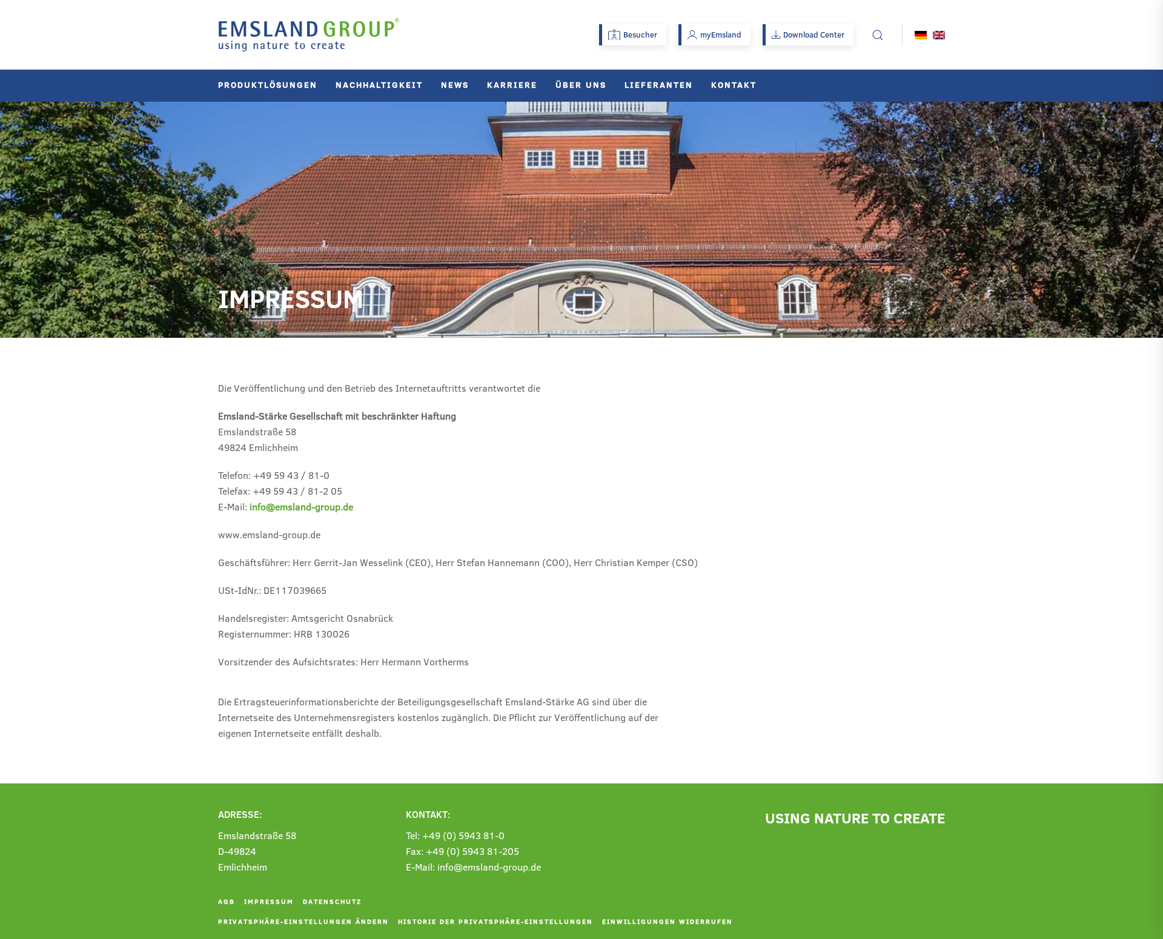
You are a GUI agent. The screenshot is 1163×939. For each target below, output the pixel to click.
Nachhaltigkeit (379, 84)
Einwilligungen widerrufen (667, 921)
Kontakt (734, 84)
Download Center (813, 34)
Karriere (512, 84)
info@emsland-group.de (301, 506)
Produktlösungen (267, 84)
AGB (226, 901)
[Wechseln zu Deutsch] (921, 34)
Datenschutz (332, 901)
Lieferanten (659, 84)
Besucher (640, 34)
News (455, 84)
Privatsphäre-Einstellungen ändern (303, 921)
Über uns (580, 84)
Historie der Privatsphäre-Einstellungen (495, 921)
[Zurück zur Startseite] (309, 34)
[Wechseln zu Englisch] (939, 34)
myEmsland (720, 34)
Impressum (269, 901)
